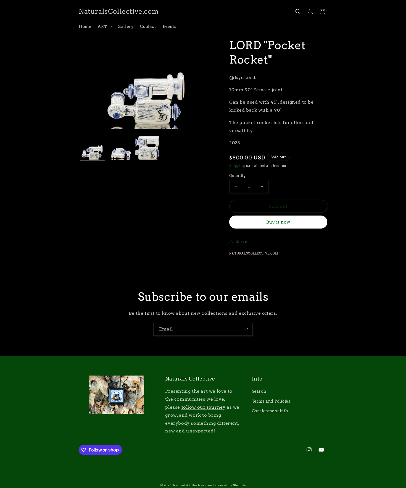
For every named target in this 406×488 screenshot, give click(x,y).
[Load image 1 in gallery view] (92, 148)
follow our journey (203, 407)
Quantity (237, 176)
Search (259, 391)
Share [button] (241, 241)
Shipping (237, 166)
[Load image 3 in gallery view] (147, 148)
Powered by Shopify (229, 485)
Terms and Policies (271, 401)
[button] (104, 26)
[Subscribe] (246, 329)
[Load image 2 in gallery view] (119, 148)
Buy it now (278, 222)
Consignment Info (270, 411)
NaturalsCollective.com (192, 485)
